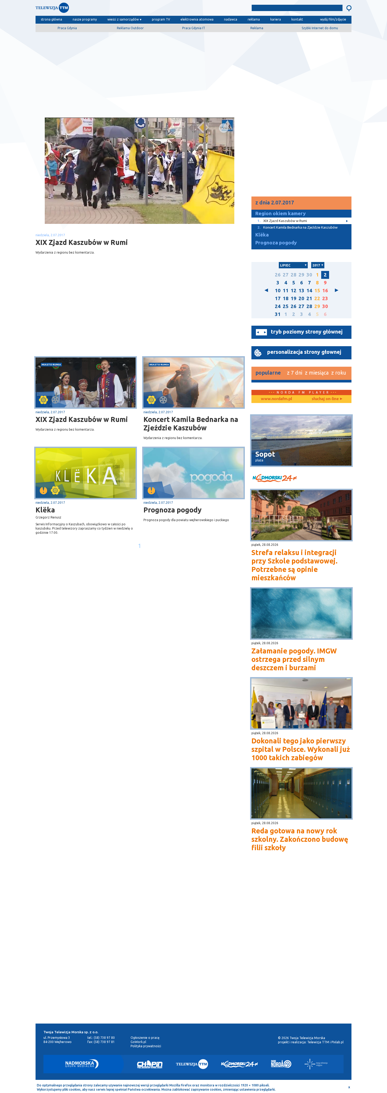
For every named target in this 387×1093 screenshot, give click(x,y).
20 (301, 298)
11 (286, 290)
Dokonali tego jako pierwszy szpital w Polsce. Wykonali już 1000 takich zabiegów (300, 749)
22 (317, 298)
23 (325, 298)
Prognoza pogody (172, 510)
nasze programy (85, 19)
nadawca (230, 19)
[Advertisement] (193, 73)
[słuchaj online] (326, 399)
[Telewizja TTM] (192, 1064)
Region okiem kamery (280, 213)
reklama (254, 19)
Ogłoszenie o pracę (145, 1037)
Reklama (256, 28)
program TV (161, 19)
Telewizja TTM (318, 1042)
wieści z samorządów (123, 19)
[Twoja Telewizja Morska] (90, 9)
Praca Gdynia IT (193, 28)
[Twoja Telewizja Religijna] (316, 1064)
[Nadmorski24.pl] (239, 1064)
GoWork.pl (138, 1042)
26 (278, 275)
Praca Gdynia (67, 28)
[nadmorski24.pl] (301, 479)
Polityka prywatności (146, 1046)
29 (301, 275)
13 (301, 290)
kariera (275, 19)
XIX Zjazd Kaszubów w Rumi (82, 419)
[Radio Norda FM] (281, 1064)
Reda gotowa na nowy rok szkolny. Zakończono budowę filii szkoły (299, 839)
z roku (338, 373)
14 (309, 290)
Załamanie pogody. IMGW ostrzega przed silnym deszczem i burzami (294, 659)
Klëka (45, 510)
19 (293, 298)
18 (286, 298)
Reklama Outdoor (130, 28)
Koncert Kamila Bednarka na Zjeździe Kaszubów (190, 423)
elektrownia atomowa (197, 19)
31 (278, 314)
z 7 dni (294, 373)
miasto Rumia (51, 364)
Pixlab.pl (337, 1042)
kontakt (297, 19)
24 (278, 306)
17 (278, 298)
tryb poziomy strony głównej (307, 332)
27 (286, 275)
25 (286, 306)
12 (293, 290)
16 (325, 290)
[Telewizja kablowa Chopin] (150, 1064)
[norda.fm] (276, 399)
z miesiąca (317, 373)
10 (278, 290)
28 (293, 275)
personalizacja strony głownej (304, 352)
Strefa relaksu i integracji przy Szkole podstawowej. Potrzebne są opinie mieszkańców (294, 565)
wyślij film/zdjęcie (333, 19)
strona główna (51, 19)
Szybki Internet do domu (320, 28)
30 (309, 275)
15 (317, 290)
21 (309, 298)
